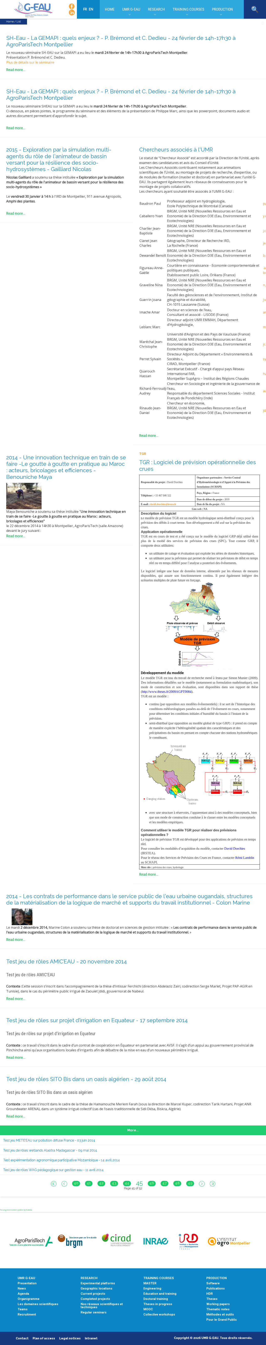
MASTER (149, 1283)
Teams (22, 1309)
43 (114, 1183)
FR (85, 9)
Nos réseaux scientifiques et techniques (102, 1306)
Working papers (218, 1304)
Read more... (15, 69)
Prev (64, 1183)
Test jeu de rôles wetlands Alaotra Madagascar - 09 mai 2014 (50, 1150)
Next (202, 1183)
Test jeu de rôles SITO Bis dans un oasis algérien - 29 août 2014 (86, 1079)
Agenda (23, 1293)
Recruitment (27, 1314)
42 (101, 1183)
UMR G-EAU (131, 9)
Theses (211, 1299)
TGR (142, 454)
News (22, 1288)
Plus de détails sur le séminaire (30, 62)
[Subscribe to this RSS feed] (262, 23)
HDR (209, 1293)
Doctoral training (155, 1299)
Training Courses (188, 9)
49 (190, 1183)
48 (177, 1183)
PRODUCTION (216, 1278)
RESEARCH (89, 1278)
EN (91, 9)
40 (76, 1183)
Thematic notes (217, 1309)
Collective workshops (159, 1314)
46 (151, 1183)
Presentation (27, 1283)
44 (127, 1183)
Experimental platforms (98, 1283)
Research (156, 9)
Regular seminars (93, 1312)
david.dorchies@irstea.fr (163, 504)
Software (213, 1283)
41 (89, 1183)
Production (222, 9)
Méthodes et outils (220, 1314)
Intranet (91, 1338)
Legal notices (70, 1338)
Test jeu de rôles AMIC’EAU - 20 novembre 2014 (66, 961)
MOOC (148, 1309)
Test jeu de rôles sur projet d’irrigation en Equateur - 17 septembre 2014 (97, 1020)
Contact (22, 1338)
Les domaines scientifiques (38, 1304)
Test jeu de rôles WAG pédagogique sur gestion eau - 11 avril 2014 (53, 1170)
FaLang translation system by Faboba (16, 1210)
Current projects (93, 1293)
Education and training (159, 1293)
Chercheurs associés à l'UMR (176, 150)
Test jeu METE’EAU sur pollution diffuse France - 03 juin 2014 (49, 1140)
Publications (215, 1288)
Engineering (152, 1288)
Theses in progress (157, 1304)
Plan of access (44, 1338)
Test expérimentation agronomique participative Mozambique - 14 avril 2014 (61, 1160)
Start (54, 1183)
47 (164, 1183)
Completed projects (95, 1299)
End (212, 1183)
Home (110, 9)
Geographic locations (96, 1288)
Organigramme (28, 1299)
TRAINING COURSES (158, 1278)
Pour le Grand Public (221, 1319)
